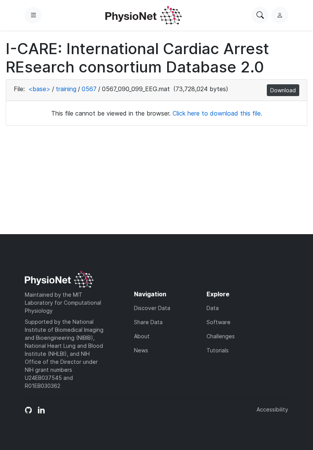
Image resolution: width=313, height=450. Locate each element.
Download (283, 90)
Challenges (221, 336)
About (142, 336)
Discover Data (152, 308)
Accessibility (272, 409)
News (141, 350)
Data (213, 308)
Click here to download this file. (217, 113)
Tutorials (218, 350)
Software (219, 322)
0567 (89, 89)
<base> (39, 89)
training (66, 89)
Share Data (148, 322)
